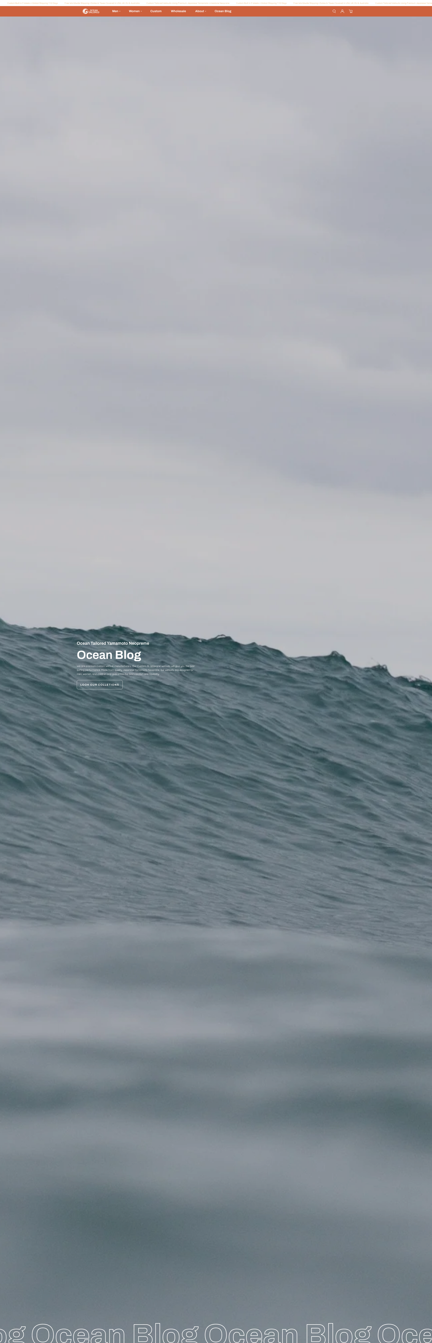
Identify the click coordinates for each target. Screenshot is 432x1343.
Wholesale (178, 11)
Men (115, 11)
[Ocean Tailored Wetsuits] (91, 11)
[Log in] (342, 11)
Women (134, 11)
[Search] (334, 11)
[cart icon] (350, 11)
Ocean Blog (223, 11)
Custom (156, 11)
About (199, 11)
